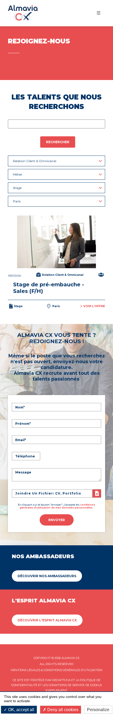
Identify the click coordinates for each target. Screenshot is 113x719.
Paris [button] (16, 201)
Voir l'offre (94, 306)
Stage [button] (17, 188)
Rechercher (57, 142)
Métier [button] (17, 174)
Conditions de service (67, 685)
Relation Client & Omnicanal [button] (34, 161)
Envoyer (56, 520)
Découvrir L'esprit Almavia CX (47, 620)
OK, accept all (20, 709)
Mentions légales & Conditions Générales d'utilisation (56, 670)
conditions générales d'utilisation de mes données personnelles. (57, 506)
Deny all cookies (62, 709)
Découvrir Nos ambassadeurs (47, 576)
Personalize (98, 709)
